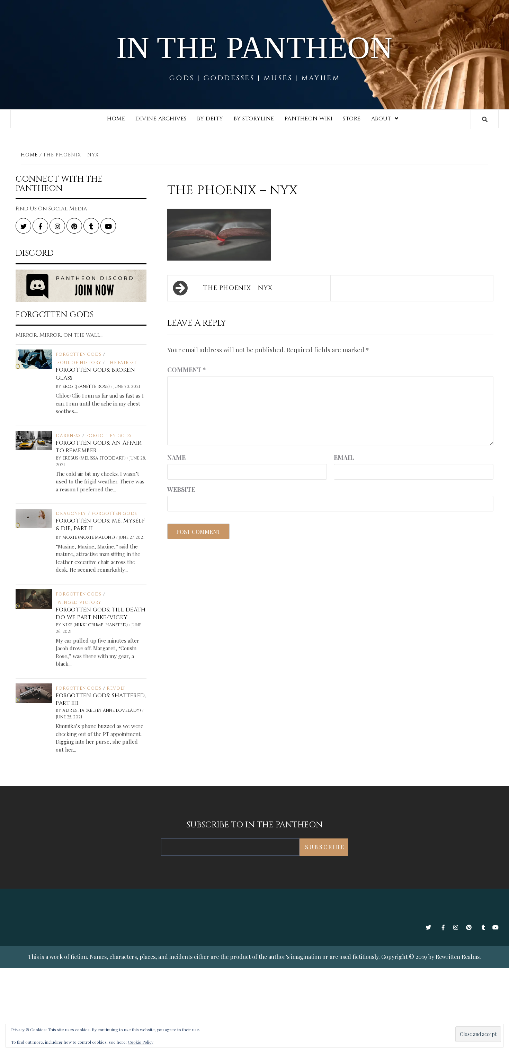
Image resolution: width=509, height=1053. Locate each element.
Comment (186, 369)
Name (176, 457)
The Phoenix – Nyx (237, 288)
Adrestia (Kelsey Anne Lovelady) (102, 710)
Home (116, 118)
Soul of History (79, 363)
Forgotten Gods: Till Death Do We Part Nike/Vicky (100, 613)
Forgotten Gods (78, 354)
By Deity (210, 118)
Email (344, 457)
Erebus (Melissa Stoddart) (94, 458)
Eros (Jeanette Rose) (86, 386)
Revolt (116, 688)
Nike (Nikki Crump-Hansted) (95, 625)
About (381, 118)
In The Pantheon (254, 47)
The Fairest (122, 363)
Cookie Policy (140, 1042)
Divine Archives (161, 118)
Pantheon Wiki (309, 118)
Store (352, 118)
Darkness (68, 436)
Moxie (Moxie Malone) (89, 537)
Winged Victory (79, 602)
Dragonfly (71, 513)
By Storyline (254, 118)
